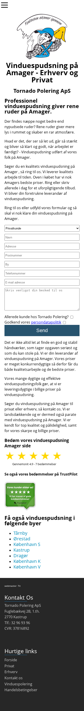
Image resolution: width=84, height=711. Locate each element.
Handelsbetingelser (20, 689)
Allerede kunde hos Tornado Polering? (36, 316)
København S (26, 544)
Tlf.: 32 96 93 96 (17, 622)
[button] (59, 456)
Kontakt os (13, 677)
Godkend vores (32, 322)
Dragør (20, 555)
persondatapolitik (46, 322)
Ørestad (21, 539)
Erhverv (10, 671)
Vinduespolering (18, 684)
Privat (9, 665)
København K (27, 561)
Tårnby (20, 533)
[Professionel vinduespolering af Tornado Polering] (42, 36)
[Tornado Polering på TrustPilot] (20, 496)
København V (27, 567)
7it (19, 585)
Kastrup (21, 550)
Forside (10, 659)
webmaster (10, 585)
